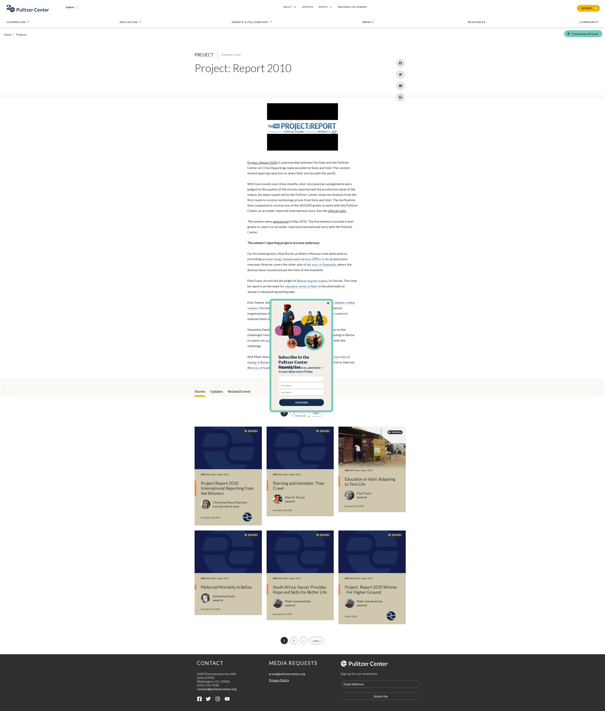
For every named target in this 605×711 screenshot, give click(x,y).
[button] (301, 362)
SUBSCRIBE (301, 402)
